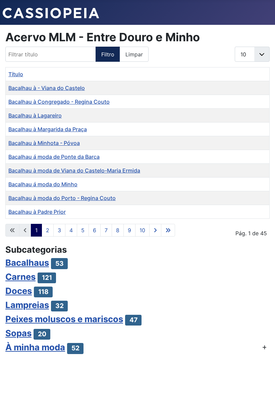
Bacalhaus (27, 262)
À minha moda (35, 347)
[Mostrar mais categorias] (264, 347)
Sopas (18, 333)
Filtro (107, 54)
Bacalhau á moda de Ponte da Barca (54, 156)
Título (15, 74)
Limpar (134, 54)
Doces (18, 291)
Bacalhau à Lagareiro (35, 115)
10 (142, 230)
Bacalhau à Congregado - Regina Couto (59, 101)
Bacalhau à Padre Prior (37, 211)
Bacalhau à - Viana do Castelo (46, 88)
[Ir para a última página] (168, 230)
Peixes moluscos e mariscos (64, 319)
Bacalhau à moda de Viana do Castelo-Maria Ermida (74, 170)
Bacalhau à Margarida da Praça (47, 129)
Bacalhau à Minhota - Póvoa (44, 143)
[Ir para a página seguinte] (155, 230)
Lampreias (27, 305)
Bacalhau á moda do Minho (42, 184)
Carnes (20, 276)
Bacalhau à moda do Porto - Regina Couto (62, 198)
